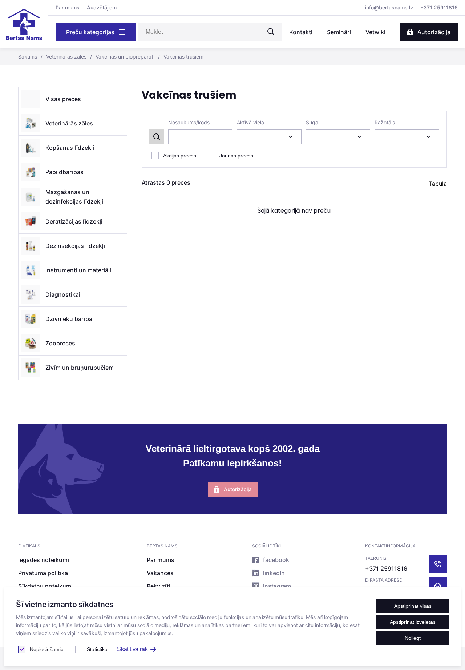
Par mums (68, 7)
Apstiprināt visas (413, 606)
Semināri (339, 32)
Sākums (27, 56)
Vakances (160, 573)
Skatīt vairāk (132, 649)
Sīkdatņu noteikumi (45, 586)
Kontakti (300, 32)
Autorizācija (433, 32)
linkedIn (274, 573)
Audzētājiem (102, 7)
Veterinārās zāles (63, 56)
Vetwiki (375, 32)
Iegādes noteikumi (43, 559)
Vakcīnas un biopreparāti (122, 56)
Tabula (438, 183)
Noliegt (413, 638)
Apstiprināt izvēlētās (413, 622)
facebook (276, 559)
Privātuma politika (43, 573)
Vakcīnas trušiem (180, 56)
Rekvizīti (158, 586)
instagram (277, 586)
